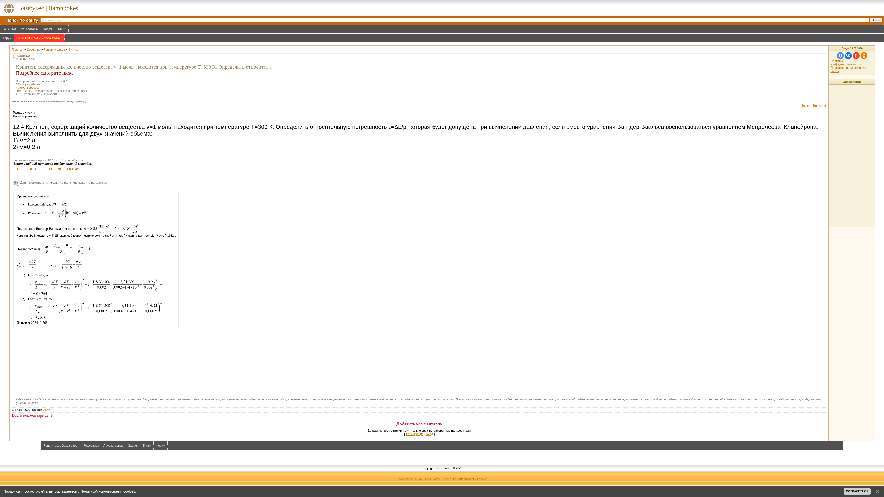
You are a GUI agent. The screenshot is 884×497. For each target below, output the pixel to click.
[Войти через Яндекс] (856, 55)
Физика (73, 49)
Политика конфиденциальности (846, 62)
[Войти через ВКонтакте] (848, 55)
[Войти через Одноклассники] (864, 55)
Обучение (33, 49)
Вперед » (819, 105)
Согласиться (857, 491)
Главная (17, 49)
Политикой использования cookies (108, 491)
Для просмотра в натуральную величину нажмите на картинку (64, 182)
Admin (46, 409)
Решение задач (54, 49)
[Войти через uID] (840, 55)
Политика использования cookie (465, 479)
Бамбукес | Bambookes (48, 8)
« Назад (805, 105)
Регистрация (414, 434)
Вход (429, 434)
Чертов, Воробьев (27, 87)
